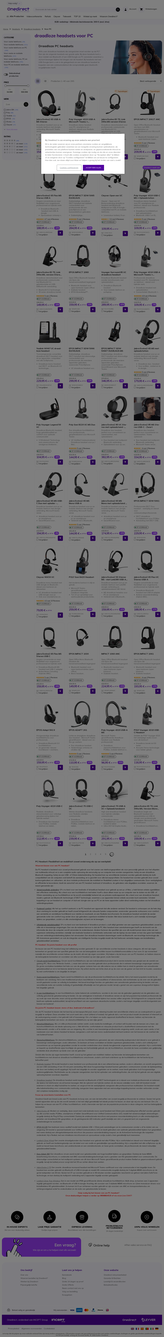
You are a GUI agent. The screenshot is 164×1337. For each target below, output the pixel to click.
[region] (83, 154)
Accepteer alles (93, 168)
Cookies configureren (69, 168)
